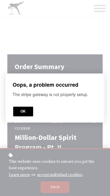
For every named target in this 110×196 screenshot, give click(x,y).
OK (23, 111)
